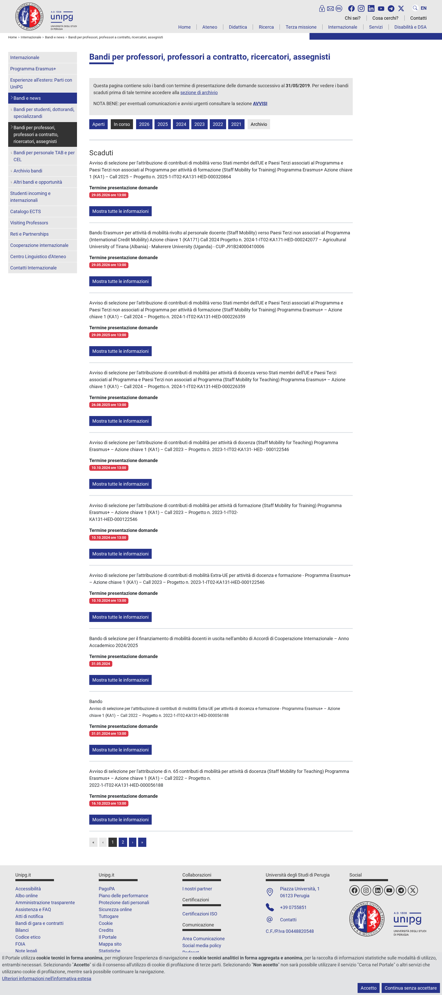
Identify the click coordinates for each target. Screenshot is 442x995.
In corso (122, 124)
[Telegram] (391, 8)
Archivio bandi (28, 170)
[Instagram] (361, 8)
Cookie (106, 923)
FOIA (20, 944)
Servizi (376, 27)
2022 (218, 124)
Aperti (98, 124)
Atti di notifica (29, 916)
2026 (144, 124)
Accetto (369, 988)
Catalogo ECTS (25, 211)
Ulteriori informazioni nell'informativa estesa (46, 978)
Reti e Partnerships (29, 234)
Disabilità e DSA (410, 27)
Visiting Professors (29, 222)
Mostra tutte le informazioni (120, 211)
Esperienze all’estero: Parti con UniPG (41, 83)
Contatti (418, 18)
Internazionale (342, 27)
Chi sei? (353, 18)
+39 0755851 (293, 907)
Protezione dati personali (124, 902)
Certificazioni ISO (199, 913)
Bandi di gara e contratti (39, 923)
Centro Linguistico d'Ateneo (38, 256)
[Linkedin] (371, 8)
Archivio (259, 124)
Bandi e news (27, 98)
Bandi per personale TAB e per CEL (44, 156)
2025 (163, 124)
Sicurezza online (115, 909)
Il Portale (108, 937)
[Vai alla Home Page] (46, 16)
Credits (106, 930)
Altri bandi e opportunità (38, 182)
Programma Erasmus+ (33, 68)
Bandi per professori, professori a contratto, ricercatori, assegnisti (36, 134)
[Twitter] (401, 8)
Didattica (238, 27)
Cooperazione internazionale (39, 245)
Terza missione (301, 27)
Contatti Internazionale (33, 267)
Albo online (26, 895)
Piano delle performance (123, 895)
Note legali (26, 951)
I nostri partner (197, 888)
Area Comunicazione (203, 938)
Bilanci (22, 930)
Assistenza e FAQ (33, 909)
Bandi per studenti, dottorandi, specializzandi (44, 113)
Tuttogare (109, 916)
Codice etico (27, 937)
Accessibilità (28, 888)
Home (184, 27)
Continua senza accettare (411, 988)
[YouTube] (381, 8)
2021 (236, 124)
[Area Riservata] (322, 8)
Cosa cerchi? (385, 18)
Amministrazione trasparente (45, 902)
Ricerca (266, 27)
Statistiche (109, 951)
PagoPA (107, 888)
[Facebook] (351, 8)
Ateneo (209, 27)
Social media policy (201, 945)
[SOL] (339, 8)
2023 (199, 124)
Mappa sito (110, 944)
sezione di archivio (199, 92)
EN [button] (424, 8)
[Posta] (330, 8)
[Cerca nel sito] (415, 8)
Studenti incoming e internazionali (30, 197)
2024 (181, 124)
